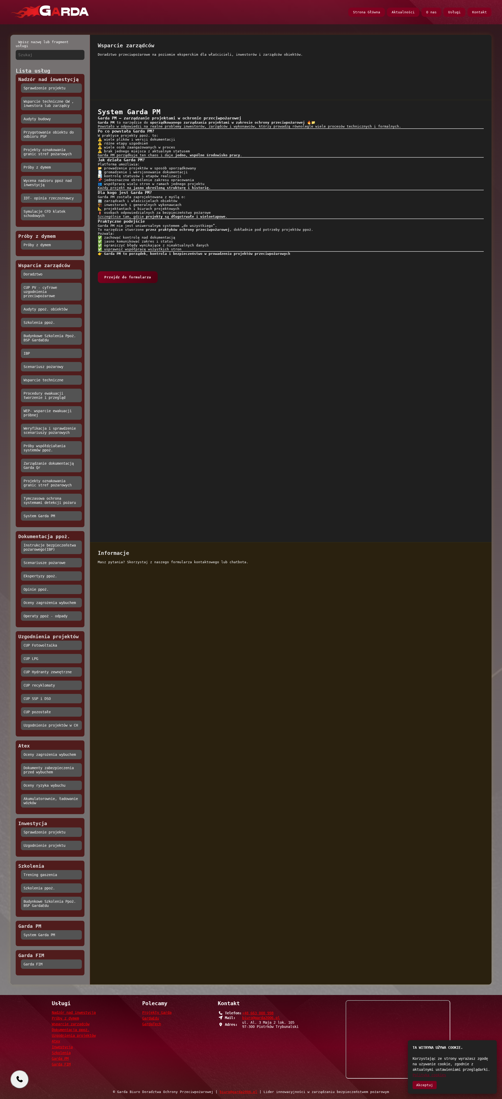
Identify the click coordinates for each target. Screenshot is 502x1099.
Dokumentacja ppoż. (70, 1030)
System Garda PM (39, 516)
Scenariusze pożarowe (44, 563)
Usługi (454, 12)
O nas (431, 12)
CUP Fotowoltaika (40, 645)
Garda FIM (33, 964)
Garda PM (60, 1058)
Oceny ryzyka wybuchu (44, 785)
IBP (27, 353)
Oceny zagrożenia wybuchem (50, 603)
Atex (56, 1041)
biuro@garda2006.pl (261, 1018)
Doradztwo (33, 274)
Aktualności (403, 12)
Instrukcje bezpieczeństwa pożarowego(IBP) (50, 547)
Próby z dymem (37, 167)
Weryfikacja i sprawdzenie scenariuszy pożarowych (50, 430)
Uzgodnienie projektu (44, 845)
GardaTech (151, 1024)
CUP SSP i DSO (37, 699)
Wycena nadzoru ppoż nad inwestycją (48, 183)
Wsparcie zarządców (70, 1024)
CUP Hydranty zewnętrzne (48, 672)
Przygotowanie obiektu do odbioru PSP (49, 134)
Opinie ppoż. (36, 589)
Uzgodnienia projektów (74, 1035)
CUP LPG (31, 659)
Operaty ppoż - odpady (45, 616)
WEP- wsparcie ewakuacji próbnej (48, 413)
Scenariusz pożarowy (43, 367)
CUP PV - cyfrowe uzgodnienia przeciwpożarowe (40, 291)
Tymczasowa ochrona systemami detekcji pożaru (50, 500)
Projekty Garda (157, 1012)
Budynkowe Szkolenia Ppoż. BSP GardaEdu (50, 338)
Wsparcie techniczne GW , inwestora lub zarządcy (49, 103)
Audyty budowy (37, 119)
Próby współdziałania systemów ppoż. (44, 448)
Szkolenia (61, 1053)
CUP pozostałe (37, 712)
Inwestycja (62, 1047)
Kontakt (479, 12)
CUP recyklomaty (39, 685)
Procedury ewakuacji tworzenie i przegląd (44, 395)
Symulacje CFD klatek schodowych (44, 213)
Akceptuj (424, 1085)
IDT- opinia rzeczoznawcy (49, 198)
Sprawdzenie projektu (44, 88)
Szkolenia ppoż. (39, 322)
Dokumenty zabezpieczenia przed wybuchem (49, 770)
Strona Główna (366, 12)
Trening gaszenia (40, 875)
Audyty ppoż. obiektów (45, 309)
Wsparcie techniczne (43, 380)
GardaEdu (150, 1018)
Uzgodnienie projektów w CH (51, 725)
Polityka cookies (429, 1075)
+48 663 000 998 (257, 1013)
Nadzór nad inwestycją (74, 1012)
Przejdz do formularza (127, 277)
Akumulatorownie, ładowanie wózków (51, 801)
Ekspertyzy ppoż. (40, 576)
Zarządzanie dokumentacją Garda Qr (49, 465)
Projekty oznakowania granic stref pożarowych (48, 152)
